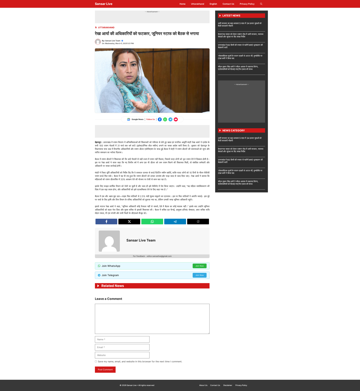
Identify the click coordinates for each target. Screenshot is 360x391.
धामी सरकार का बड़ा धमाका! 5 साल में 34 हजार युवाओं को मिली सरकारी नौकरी (239, 24)
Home (182, 4)
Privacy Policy (247, 4)
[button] (261, 4)
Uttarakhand (197, 4)
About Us (203, 385)
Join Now (199, 266)
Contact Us (228, 4)
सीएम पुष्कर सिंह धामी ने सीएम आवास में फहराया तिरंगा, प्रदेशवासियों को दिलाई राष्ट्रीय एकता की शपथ (238, 67)
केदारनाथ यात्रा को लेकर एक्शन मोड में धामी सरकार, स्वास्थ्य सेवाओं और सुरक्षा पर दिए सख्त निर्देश (240, 35)
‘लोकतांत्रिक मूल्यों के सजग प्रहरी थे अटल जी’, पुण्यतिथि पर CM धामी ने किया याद (240, 57)
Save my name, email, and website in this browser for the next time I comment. (140, 361)
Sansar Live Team (112, 41)
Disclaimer (228, 385)
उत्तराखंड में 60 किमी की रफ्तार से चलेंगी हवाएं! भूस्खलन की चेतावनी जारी (240, 46)
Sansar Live (103, 4)
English (213, 4)
